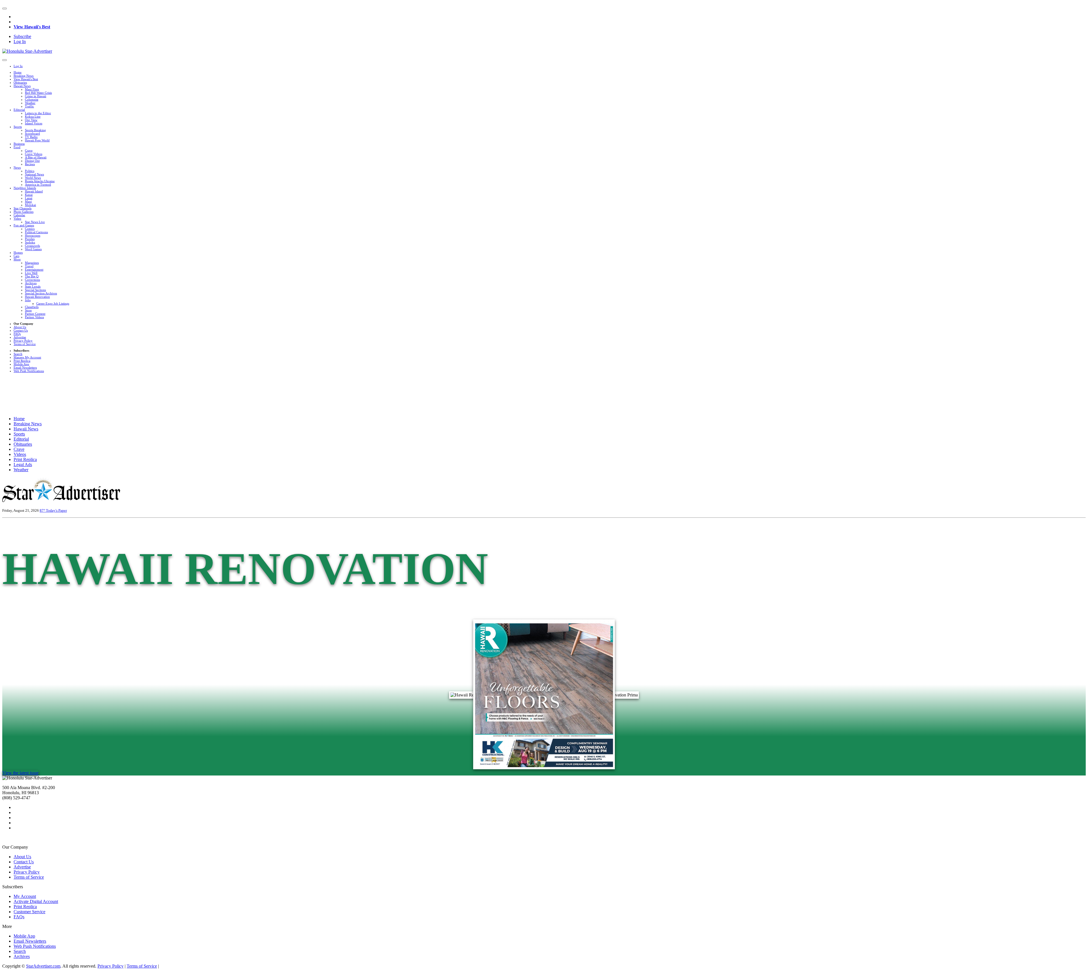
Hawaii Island (34, 191)
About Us (20, 327)
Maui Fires (32, 89)
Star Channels (22, 208)
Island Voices (33, 123)
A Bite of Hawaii (35, 157)
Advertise (20, 337)
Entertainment (34, 269)
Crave (29, 150)
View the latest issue (20, 772)
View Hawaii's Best (32, 26)
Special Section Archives (41, 293)
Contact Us (21, 330)
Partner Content (35, 313)
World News (33, 177)
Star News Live (35, 222)
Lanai (28, 198)
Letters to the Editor (38, 113)
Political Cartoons (36, 232)
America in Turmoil (38, 184)
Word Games (33, 249)
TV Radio (31, 137)
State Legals (33, 286)
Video (17, 218)
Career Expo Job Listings (52, 303)
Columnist (31, 99)
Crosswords (32, 245)
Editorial (19, 109)
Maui (28, 201)
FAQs (17, 333)
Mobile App (21, 364)
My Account (25, 896)
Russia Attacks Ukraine (40, 181)
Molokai (30, 205)
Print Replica (22, 360)
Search (18, 354)
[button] (4, 8)
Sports (18, 126)
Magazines (32, 262)
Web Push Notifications (29, 371)
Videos (20, 454)
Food (17, 147)
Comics (30, 228)
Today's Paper (56, 510)
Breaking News (23, 75)
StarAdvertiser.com (43, 966)
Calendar (19, 215)
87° (43, 510)
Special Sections (35, 290)
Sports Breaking (35, 130)
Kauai (29, 194)
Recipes (30, 164)
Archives (31, 283)
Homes (18, 252)
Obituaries (20, 82)
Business (19, 143)
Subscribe (22, 36)
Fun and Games (24, 225)
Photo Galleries (23, 211)
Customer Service (29, 911)
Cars (16, 256)
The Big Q (32, 276)
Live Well (31, 273)
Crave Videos (33, 154)
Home (18, 72)
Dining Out (32, 160)
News (17, 167)
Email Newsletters (25, 367)
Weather (30, 103)
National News (34, 174)
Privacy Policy (23, 340)
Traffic (29, 106)
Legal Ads (23, 464)
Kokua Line (33, 116)
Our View (31, 120)
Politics (29, 171)
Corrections (32, 279)
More (17, 259)
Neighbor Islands (25, 188)
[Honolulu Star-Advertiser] (27, 51)
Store (28, 310)
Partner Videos (34, 317)
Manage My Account (27, 357)
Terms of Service (25, 344)
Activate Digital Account (36, 901)
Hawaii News (22, 86)
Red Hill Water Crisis (38, 92)
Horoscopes (32, 235)
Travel (29, 266)
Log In (20, 41)
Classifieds (32, 307)
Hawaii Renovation (37, 296)
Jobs (28, 300)
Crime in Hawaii (35, 96)
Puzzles (30, 239)
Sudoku (30, 242)
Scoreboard (32, 133)
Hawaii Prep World (37, 140)
